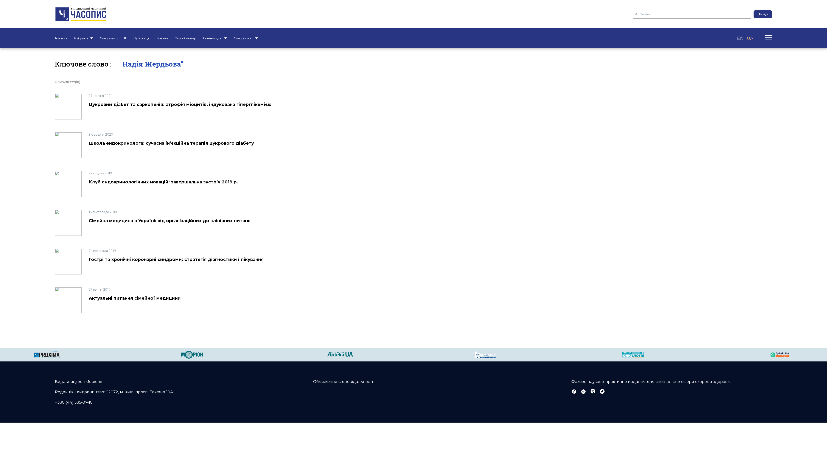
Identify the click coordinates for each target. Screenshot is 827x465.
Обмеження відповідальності (343, 381)
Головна (61, 38)
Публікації (141, 38)
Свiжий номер (185, 38)
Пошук (762, 14)
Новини (162, 38)
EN (740, 38)
